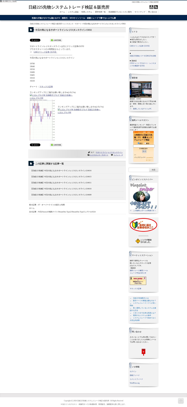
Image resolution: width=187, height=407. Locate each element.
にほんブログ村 (36, 98)
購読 (141, 143)
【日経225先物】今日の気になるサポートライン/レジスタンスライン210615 (61, 177)
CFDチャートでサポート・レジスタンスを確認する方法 (143, 64)
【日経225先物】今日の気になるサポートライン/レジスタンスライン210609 (61, 195)
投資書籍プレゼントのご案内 (120, 12)
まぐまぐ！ (149, 160)
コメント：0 (118, 155)
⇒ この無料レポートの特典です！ (143, 211)
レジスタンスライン (115, 152)
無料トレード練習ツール (139, 270)
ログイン (133, 371)
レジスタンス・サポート (73, 24)
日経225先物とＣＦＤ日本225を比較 (143, 56)
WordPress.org (134, 383)
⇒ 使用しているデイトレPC (141, 109)
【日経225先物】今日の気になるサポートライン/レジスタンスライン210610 (61, 189)
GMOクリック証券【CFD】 (45, 52)
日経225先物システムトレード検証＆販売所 (69, 7)
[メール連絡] (143, 352)
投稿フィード (135, 375)
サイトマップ (140, 12)
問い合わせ (152, 12)
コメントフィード (136, 379)
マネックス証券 (46, 87)
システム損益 (73, 12)
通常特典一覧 (100, 12)
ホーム (62, 12)
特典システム (86, 12)
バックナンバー (140, 157)
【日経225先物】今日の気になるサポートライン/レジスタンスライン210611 (61, 183)
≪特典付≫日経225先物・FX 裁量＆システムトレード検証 (143, 137)
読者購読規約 (143, 148)
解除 (147, 143)
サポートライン (101, 152)
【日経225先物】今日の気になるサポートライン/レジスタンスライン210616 (61, 171)
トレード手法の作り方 (138, 273)
